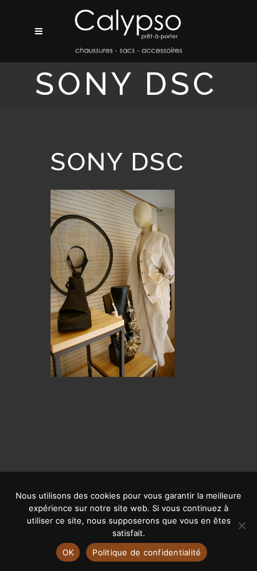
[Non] (241, 525)
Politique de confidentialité (146, 552)
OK (68, 552)
